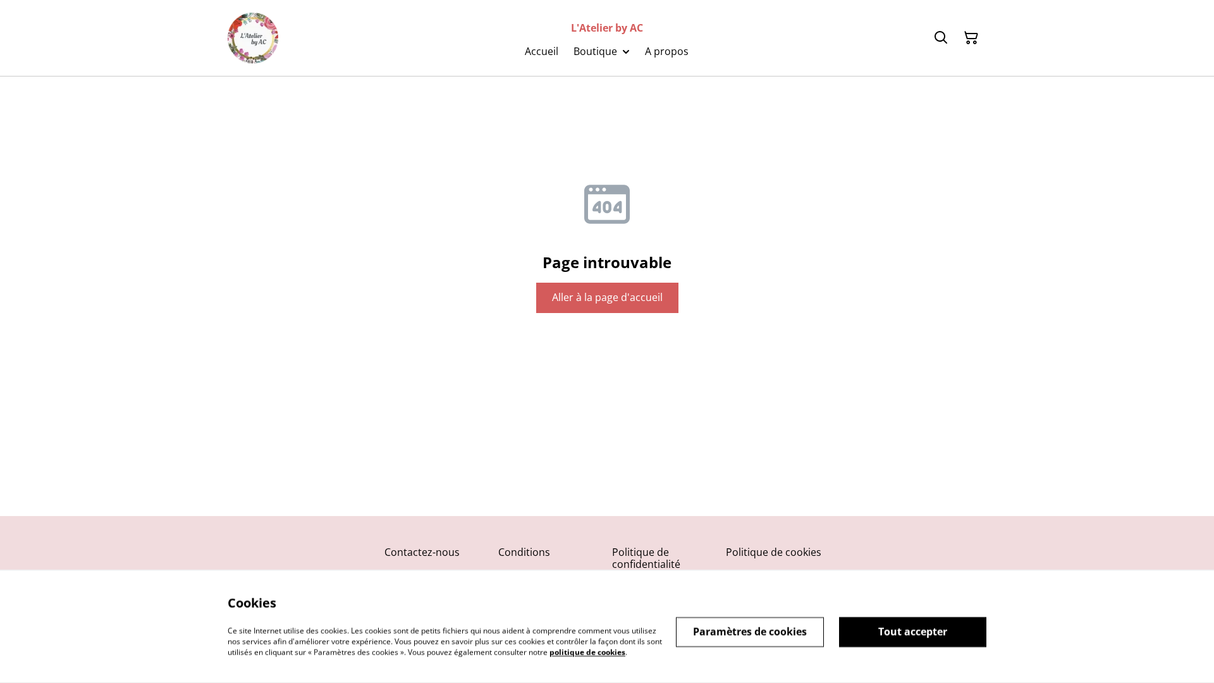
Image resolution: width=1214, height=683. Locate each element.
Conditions (524, 552)
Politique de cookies (773, 552)
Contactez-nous (422, 552)
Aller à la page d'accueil (607, 297)
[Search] (941, 38)
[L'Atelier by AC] (253, 38)
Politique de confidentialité (646, 558)
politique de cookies (587, 651)
